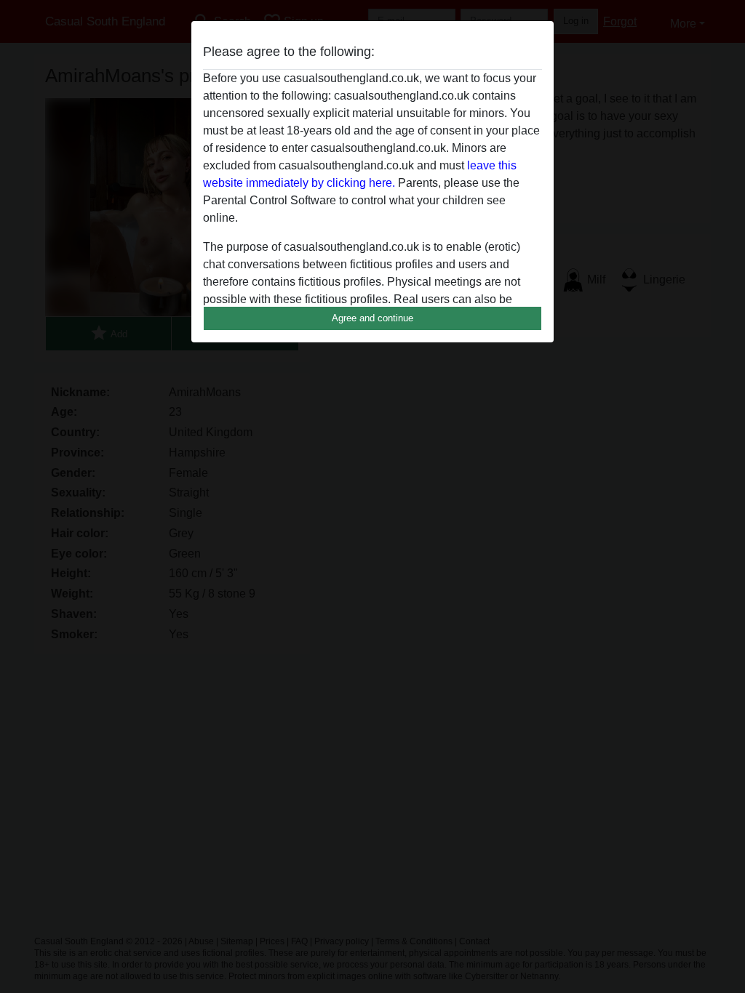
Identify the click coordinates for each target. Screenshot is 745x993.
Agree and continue (372, 318)
